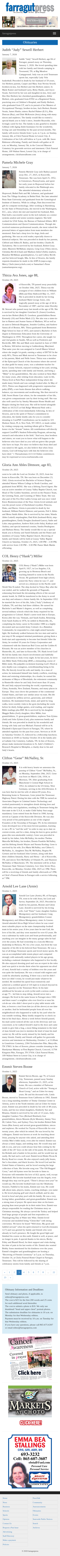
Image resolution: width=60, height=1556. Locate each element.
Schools (6, 1511)
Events (35, 1515)
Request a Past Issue (10, 1528)
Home (5, 1498)
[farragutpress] (30, 8)
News (5, 1503)
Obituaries (37, 1511)
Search (35, 1524)
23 (5, 1277)
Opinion (6, 1519)
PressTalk (36, 1498)
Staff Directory (8, 1536)
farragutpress (9, 33)
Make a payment (9, 1540)
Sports (5, 1515)
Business (6, 1507)
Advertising (7, 1532)
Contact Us (7, 1524)
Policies (6, 1544)
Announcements (39, 1507)
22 (54, 1272)
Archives (36, 1528)
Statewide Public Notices (42, 1519)
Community (37, 1503)
